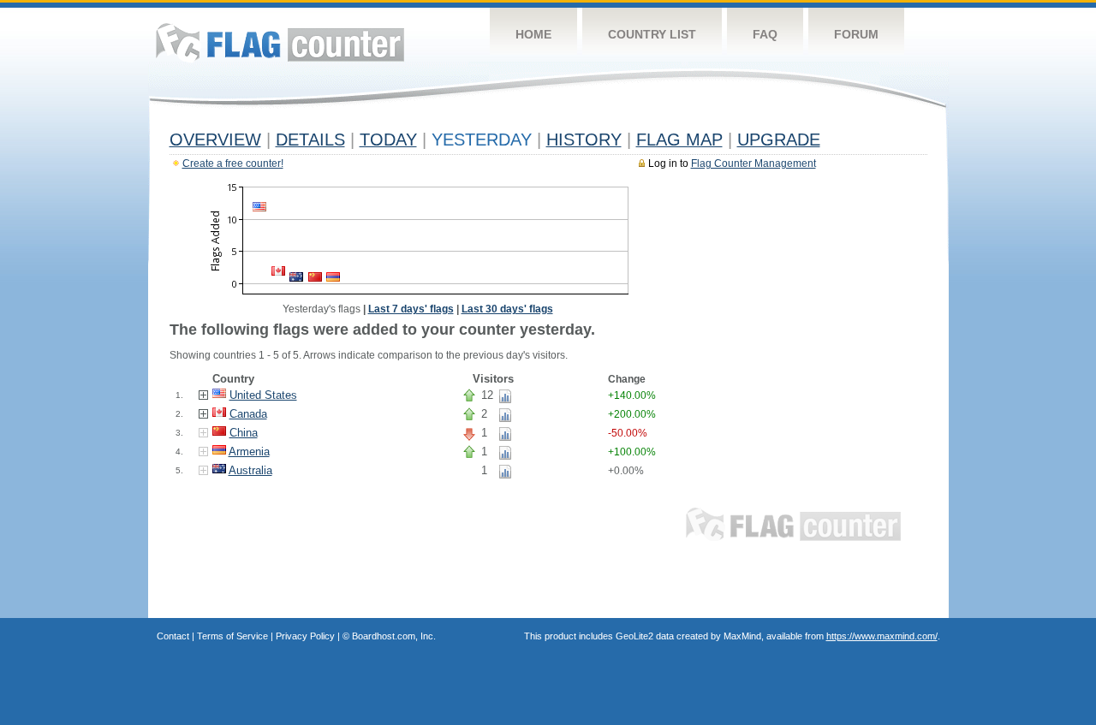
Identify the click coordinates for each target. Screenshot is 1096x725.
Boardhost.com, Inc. (394, 636)
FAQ (765, 34)
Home (533, 34)
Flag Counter (280, 42)
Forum (856, 34)
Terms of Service (232, 636)
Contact (173, 636)
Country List (652, 34)
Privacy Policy (305, 636)
